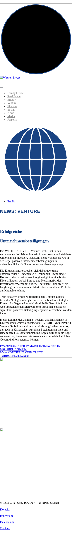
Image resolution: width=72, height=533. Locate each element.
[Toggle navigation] (1, 87)
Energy (11, 99)
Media (11, 116)
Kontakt (4, 509)
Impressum (6, 515)
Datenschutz (7, 522)
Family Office (15, 93)
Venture (11, 103)
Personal (12, 119)
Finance (12, 106)
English (11, 201)
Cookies (5, 528)
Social (11, 109)
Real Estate (13, 96)
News (10, 112)
